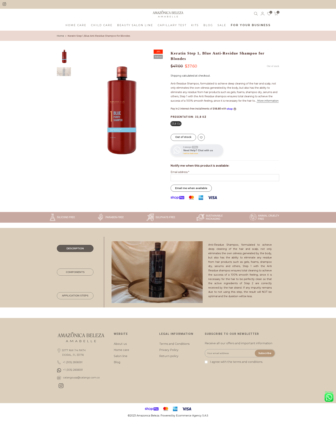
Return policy (168, 356)
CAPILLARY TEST (172, 25)
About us (120, 343)
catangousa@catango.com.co (81, 377)
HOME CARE (75, 25)
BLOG (208, 25)
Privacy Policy (168, 350)
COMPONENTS (75, 272)
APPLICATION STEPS (75, 295)
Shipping (176, 75)
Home (60, 35)
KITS (195, 25)
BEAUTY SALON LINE (135, 25)
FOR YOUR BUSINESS (251, 25)
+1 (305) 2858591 (73, 369)
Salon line (120, 356)
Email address (180, 172)
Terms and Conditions (174, 343)
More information (268, 100)
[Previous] (78, 109)
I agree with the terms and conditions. (236, 362)
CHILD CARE (102, 25)
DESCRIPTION (75, 248)
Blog (117, 362)
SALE (222, 25)
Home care (121, 350)
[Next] (159, 109)
